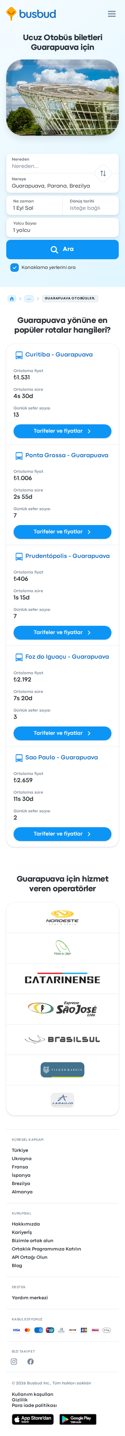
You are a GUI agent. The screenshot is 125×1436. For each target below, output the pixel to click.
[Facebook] (32, 1361)
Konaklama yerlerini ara (49, 267)
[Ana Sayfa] (12, 298)
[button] (103, 173)
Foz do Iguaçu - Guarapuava (67, 657)
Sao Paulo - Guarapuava (61, 757)
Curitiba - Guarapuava (59, 355)
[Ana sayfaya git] (31, 14)
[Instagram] (15, 1361)
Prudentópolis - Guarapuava (67, 556)
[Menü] (112, 14)
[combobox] (62, 163)
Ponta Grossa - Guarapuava (66, 455)
